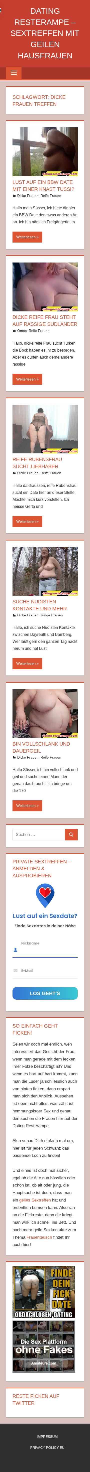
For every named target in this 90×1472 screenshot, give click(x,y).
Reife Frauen (50, 196)
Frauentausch (39, 1237)
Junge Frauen (51, 615)
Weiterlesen (26, 237)
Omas (22, 331)
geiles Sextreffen (35, 1200)
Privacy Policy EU (47, 1448)
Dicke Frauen (27, 196)
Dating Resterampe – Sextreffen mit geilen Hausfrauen (45, 33)
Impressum (47, 1437)
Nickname (30, 943)
